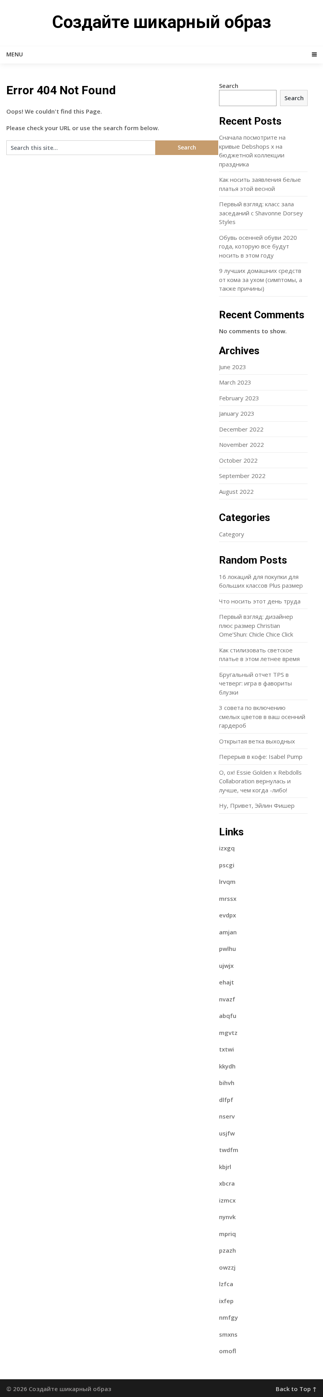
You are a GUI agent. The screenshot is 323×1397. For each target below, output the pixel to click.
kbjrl (225, 1167)
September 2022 (242, 476)
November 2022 (241, 444)
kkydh (227, 1066)
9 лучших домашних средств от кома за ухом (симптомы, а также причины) (260, 279)
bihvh (226, 1083)
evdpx (227, 915)
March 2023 (235, 382)
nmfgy (228, 1317)
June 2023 (232, 367)
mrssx (227, 898)
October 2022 (238, 460)
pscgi (226, 865)
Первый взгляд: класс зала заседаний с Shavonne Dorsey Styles (261, 213)
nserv (227, 1116)
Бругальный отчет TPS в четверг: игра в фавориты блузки (255, 683)
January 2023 (236, 413)
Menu (14, 54)
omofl (227, 1351)
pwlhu (227, 948)
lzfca (226, 1284)
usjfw (227, 1133)
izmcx (227, 1200)
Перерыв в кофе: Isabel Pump (261, 756)
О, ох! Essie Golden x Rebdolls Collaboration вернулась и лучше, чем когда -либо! (260, 781)
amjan (228, 932)
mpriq (227, 1234)
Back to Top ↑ (296, 1389)
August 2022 (236, 491)
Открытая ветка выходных (257, 741)
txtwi (226, 1049)
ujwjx (226, 965)
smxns (228, 1334)
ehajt (226, 982)
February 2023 (239, 398)
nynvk (227, 1217)
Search (228, 86)
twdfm (228, 1150)
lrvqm (227, 881)
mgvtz (228, 1033)
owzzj (227, 1267)
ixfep (226, 1301)
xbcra (227, 1183)
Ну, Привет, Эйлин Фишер (257, 805)
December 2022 (241, 429)
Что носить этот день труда (260, 601)
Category (231, 534)
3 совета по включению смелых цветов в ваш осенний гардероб (262, 716)
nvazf (227, 999)
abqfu (227, 1016)
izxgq (227, 848)
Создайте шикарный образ (161, 22)
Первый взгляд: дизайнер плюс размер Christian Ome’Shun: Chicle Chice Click (256, 625)
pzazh (227, 1250)
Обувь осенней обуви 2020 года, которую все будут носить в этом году (258, 246)
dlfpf (226, 1100)
